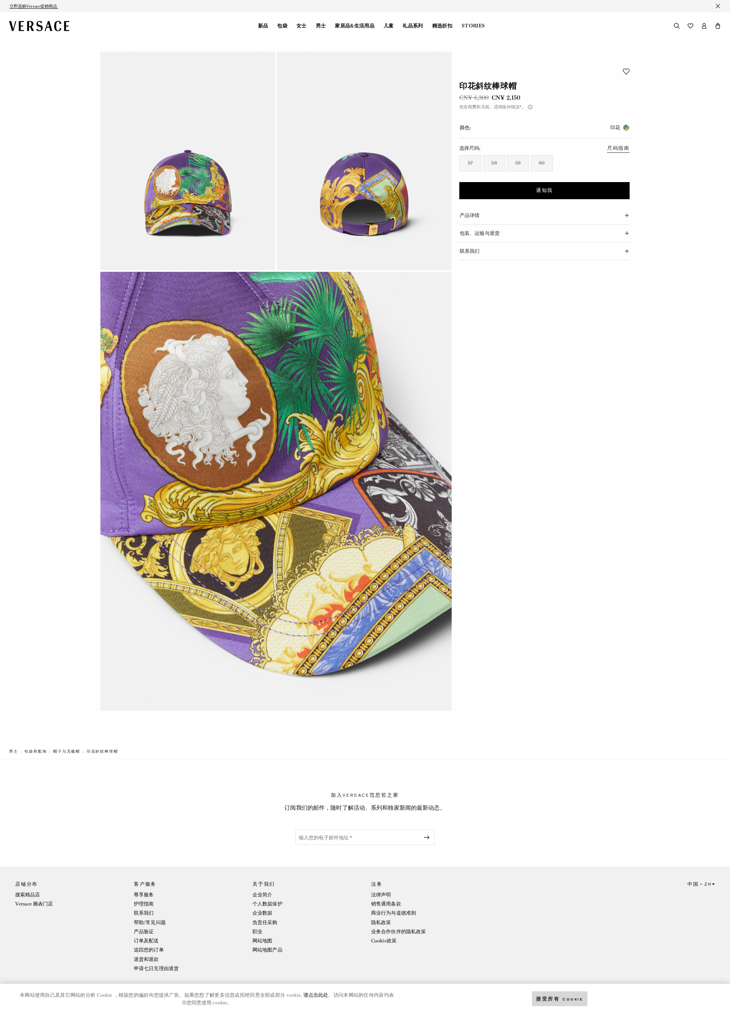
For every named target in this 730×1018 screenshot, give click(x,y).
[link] (13, 751)
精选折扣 (442, 26)
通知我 (544, 190)
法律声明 (381, 894)
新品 (263, 26)
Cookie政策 (384, 940)
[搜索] (677, 26)
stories (473, 26)
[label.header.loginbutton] (704, 26)
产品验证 (144, 931)
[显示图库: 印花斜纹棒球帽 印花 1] (187, 161)
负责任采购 (265, 922)
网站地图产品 (267, 950)
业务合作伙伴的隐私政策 (398, 931)
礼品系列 (413, 26)
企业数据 (262, 913)
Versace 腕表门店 (34, 904)
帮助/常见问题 (150, 922)
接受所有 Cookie (559, 998)
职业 (257, 931)
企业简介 (262, 894)
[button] (718, 26)
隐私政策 (381, 922)
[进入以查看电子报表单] (428, 837)
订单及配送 (146, 940)
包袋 (282, 26)
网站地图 (262, 940)
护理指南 (144, 904)
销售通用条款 (386, 904)
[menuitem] (263, 26)
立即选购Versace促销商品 (34, 6)
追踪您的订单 (149, 950)
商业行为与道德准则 (393, 913)
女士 (302, 26)
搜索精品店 (27, 894)
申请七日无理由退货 (156, 968)
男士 (321, 26)
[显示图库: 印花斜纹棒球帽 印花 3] (276, 491)
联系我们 (144, 913)
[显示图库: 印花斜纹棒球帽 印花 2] (364, 161)
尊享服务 (144, 894)
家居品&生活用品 (355, 26)
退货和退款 (146, 959)
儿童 (389, 26)
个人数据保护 (267, 904)
